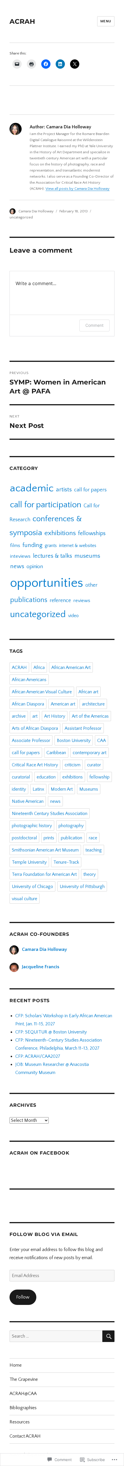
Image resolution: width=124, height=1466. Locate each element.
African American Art (71, 667)
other (91, 585)
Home (16, 1365)
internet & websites (77, 545)
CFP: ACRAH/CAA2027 (37, 1056)
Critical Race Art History (35, 764)
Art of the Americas (90, 716)
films (15, 545)
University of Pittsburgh (82, 886)
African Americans (29, 679)
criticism (72, 764)
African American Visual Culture (42, 691)
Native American (28, 801)
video (73, 615)
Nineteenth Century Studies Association (49, 813)
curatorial (21, 777)
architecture (93, 704)
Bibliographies (23, 1407)
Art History (54, 716)
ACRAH (22, 21)
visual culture (24, 898)
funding (32, 545)
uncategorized (21, 217)
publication (71, 837)
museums (87, 556)
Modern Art (62, 789)
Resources (20, 1422)
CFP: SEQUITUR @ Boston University (51, 1032)
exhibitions (60, 533)
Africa (39, 667)
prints (49, 837)
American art (63, 704)
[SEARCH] (108, 1336)
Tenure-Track (66, 862)
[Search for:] (56, 1336)
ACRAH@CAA (23, 1393)
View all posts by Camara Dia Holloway (78, 189)
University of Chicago (32, 886)
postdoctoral (24, 837)
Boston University (74, 740)
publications (28, 600)
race (93, 837)
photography (71, 825)
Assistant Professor (83, 728)
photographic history (32, 825)
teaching (93, 850)
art (34, 716)
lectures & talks (52, 556)
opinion (35, 567)
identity (19, 789)
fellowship (99, 777)
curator (94, 764)
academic (32, 488)
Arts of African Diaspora (35, 728)
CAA (101, 740)
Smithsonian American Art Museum (45, 850)
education (46, 777)
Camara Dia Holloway (36, 211)
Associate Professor (31, 740)
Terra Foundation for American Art (44, 874)
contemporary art (89, 752)
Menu (105, 21)
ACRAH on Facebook (39, 1153)
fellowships (92, 533)
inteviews (20, 556)
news (17, 566)
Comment (94, 325)
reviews (81, 600)
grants (51, 545)
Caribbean (56, 752)
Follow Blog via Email (44, 1234)
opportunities (46, 583)
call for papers (90, 490)
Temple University (29, 862)
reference (60, 600)
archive (19, 716)
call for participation (45, 505)
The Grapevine (24, 1379)
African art (88, 691)
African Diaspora (28, 704)
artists (64, 489)
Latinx (38, 789)
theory (89, 874)
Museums (88, 789)
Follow (22, 1297)
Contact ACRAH (25, 1436)
